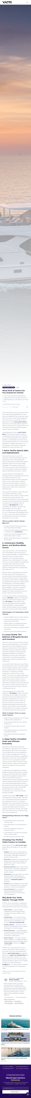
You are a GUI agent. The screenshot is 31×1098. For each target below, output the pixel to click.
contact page (8, 943)
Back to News (7, 385)
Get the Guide (14, 1091)
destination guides (16, 879)
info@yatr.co (6, 964)
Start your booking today (16, 922)
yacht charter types (21, 845)
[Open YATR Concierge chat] (28, 1094)
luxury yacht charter (20, 422)
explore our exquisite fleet (18, 955)
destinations (19, 531)
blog (22, 943)
